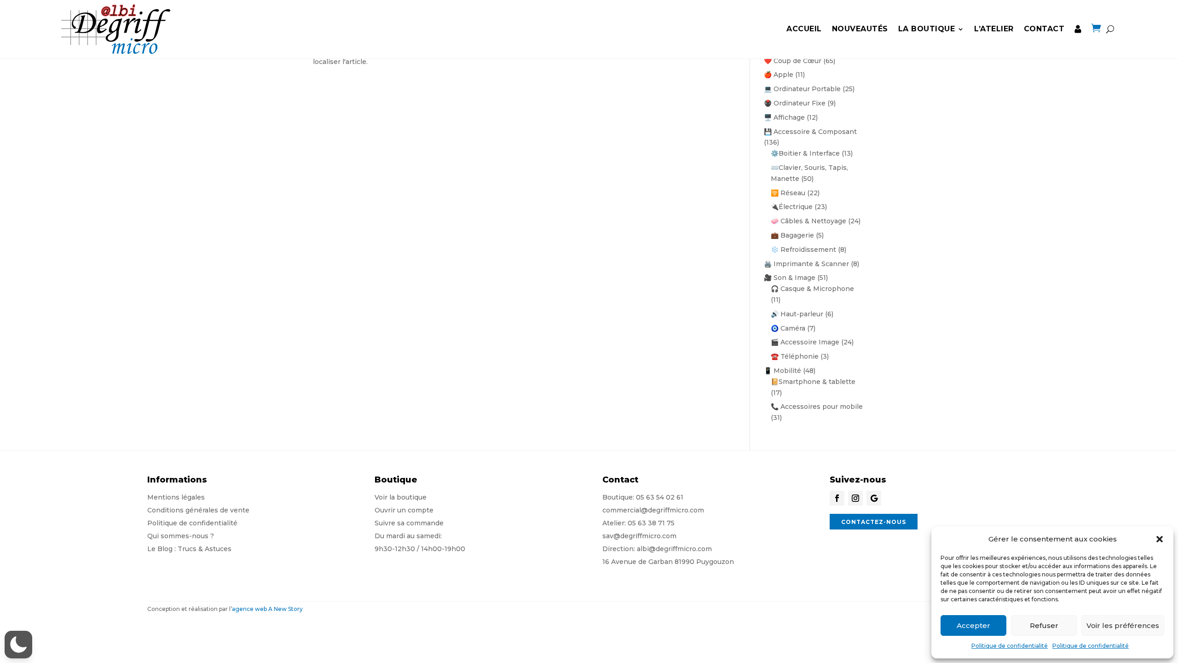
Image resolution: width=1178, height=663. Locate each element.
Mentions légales (176, 497)
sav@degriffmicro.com (639, 536)
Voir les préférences (1122, 625)
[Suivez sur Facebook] (837, 498)
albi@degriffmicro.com (674, 549)
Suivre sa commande (409, 523)
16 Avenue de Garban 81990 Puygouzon (668, 562)
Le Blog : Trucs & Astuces (189, 549)
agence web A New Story (267, 608)
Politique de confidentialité (1009, 645)
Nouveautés (860, 28)
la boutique (926, 28)
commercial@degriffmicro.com (653, 510)
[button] (1159, 539)
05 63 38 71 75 (651, 523)
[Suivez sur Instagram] (855, 498)
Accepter (973, 625)
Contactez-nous (873, 521)
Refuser (1044, 625)
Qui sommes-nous (177, 536)
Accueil (804, 28)
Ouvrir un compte (404, 510)
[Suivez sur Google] (873, 498)
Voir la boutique (401, 497)
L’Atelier (994, 28)
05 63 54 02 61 (659, 497)
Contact (1044, 28)
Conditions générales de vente (198, 510)
